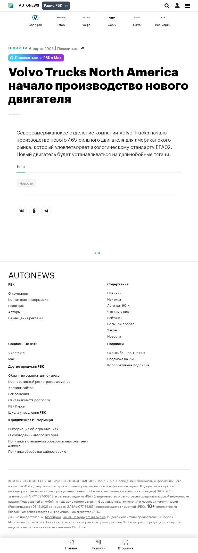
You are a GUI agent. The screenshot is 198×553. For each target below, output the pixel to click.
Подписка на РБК (121, 358)
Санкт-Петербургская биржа (84, 516)
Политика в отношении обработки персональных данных (48, 442)
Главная (71, 547)
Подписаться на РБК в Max (38, 58)
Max (11, 358)
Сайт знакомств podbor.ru (29, 399)
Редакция (16, 305)
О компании (18, 292)
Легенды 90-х (118, 304)
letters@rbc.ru (166, 506)
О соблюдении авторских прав (33, 434)
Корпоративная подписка (128, 364)
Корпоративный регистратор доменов (39, 381)
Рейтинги (114, 317)
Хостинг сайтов (21, 387)
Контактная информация (28, 299)
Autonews (29, 5)
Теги (20, 166)
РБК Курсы (16, 405)
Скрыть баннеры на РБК (126, 352)
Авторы (14, 311)
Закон (112, 329)
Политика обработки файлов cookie (37, 451)
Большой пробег (120, 323)
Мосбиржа (53, 516)
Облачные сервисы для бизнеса (34, 374)
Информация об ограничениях (33, 428)
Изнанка (114, 298)
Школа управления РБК (27, 411)
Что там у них (118, 311)
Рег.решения (18, 393)
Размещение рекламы (25, 317)
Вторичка (125, 547)
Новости (18, 48)
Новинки (114, 292)
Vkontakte (16, 352)
